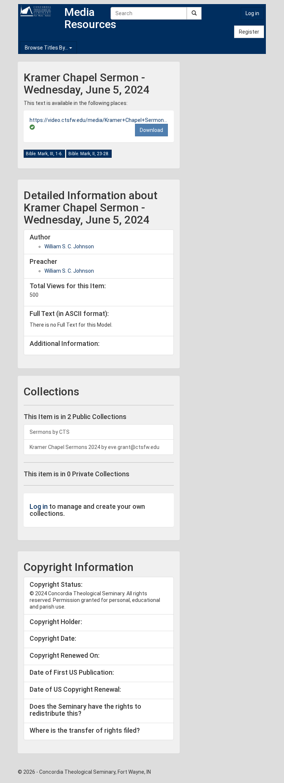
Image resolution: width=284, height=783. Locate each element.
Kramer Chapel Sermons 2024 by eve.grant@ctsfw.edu (94, 447)
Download (151, 130)
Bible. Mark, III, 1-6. (44, 153)
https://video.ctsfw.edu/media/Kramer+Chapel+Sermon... (98, 120)
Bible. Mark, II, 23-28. (88, 153)
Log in (252, 13)
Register (249, 32)
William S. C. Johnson (69, 246)
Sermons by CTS (50, 432)
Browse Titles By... (47, 48)
